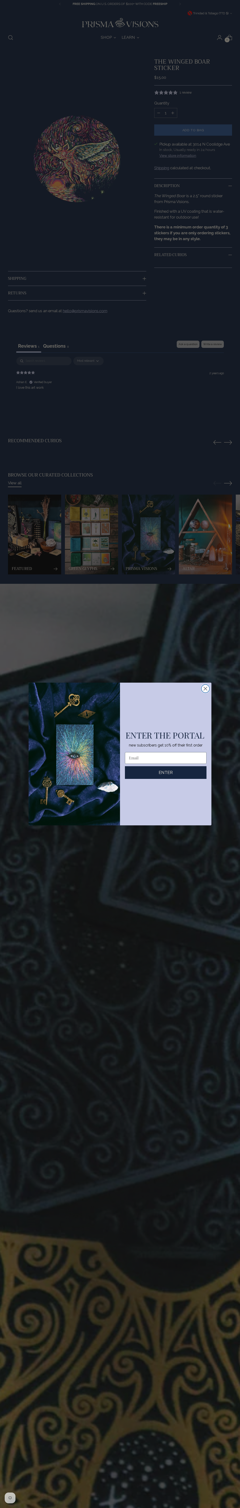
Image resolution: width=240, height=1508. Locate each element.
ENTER (166, 772)
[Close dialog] (205, 689)
